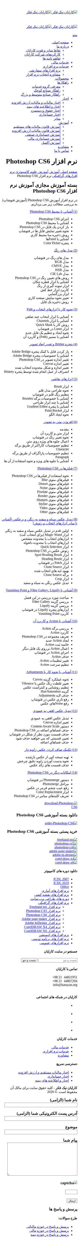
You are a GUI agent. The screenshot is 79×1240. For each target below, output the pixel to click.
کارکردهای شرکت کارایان (42, 54)
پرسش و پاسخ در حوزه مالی (49, 1230)
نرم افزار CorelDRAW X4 (42, 927)
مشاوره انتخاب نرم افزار (43, 74)
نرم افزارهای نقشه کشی (51, 895)
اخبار (65, 98)
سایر (57, 118)
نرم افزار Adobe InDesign (42, 923)
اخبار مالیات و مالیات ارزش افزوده (36, 102)
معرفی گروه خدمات (46, 86)
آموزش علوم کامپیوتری (31, 172)
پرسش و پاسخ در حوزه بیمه (50, 1234)
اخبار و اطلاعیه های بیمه (43, 106)
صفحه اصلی (60, 42)
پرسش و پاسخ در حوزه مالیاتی (48, 1226)
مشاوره (63, 146)
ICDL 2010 (61, 883)
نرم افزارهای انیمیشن (54, 935)
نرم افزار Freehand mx (44, 907)
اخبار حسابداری (49, 114)
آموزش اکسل (50, 142)
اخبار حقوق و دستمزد (45, 110)
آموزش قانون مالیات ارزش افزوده (36, 130)
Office (64, 887)
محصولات (62, 78)
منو (75, 35)
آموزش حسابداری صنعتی (42, 134)
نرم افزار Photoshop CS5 (43, 911)
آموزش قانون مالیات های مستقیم (36, 126)
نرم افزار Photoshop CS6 (43, 915)
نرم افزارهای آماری (55, 891)
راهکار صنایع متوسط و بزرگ (40, 94)
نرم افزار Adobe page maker (41, 919)
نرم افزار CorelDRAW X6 (42, 931)
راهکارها (63, 82)
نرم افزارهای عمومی (54, 943)
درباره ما (63, 46)
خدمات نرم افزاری (56, 66)
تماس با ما (61, 150)
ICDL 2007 (61, 879)
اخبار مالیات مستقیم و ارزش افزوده (43, 1072)
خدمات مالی (60, 62)
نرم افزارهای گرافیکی (53, 903)
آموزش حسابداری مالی (44, 138)
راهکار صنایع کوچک (47, 90)
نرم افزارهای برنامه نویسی (50, 939)
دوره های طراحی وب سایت (49, 899)
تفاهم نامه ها (51, 58)
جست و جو (29, 960)
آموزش (64, 122)
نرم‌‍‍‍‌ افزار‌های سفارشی (44, 70)
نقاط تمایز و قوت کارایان (43, 50)
